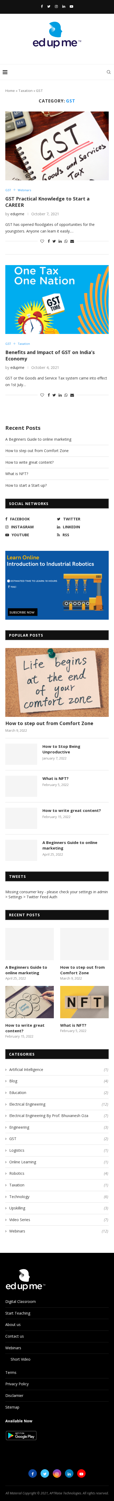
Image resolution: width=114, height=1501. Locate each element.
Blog (58, 1080)
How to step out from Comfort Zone (37, 450)
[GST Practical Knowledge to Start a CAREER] (57, 145)
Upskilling (58, 1207)
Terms (10, 1372)
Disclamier (14, 1395)
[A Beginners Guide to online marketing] (21, 850)
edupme (17, 213)
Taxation (25, 90)
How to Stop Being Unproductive (61, 749)
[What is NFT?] (21, 786)
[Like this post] (42, 241)
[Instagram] (56, 6)
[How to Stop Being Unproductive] (21, 754)
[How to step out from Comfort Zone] (57, 682)
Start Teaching (17, 1313)
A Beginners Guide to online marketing (38, 439)
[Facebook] (42, 6)
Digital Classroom (20, 1301)
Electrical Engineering (58, 1104)
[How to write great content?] (21, 818)
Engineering (58, 1127)
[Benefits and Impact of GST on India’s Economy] (57, 299)
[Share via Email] (72, 241)
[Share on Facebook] (49, 241)
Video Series (58, 1219)
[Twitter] (48, 6)
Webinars (24, 190)
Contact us (14, 1336)
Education (58, 1092)
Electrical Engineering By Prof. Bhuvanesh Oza (58, 1115)
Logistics (58, 1150)
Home (10, 90)
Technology (58, 1196)
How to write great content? (29, 462)
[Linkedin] (63, 6)
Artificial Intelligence (58, 1069)
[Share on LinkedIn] (60, 241)
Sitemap (12, 1407)
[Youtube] (71, 6)
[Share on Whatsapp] (66, 241)
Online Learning (58, 1161)
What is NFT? (17, 473)
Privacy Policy (17, 1383)
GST (8, 190)
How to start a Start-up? (26, 485)
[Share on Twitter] (54, 241)
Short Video (20, 1359)
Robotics (58, 1173)
